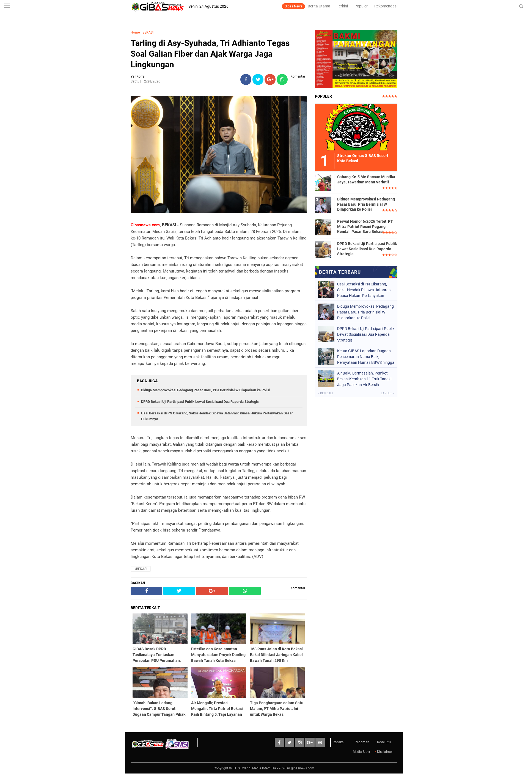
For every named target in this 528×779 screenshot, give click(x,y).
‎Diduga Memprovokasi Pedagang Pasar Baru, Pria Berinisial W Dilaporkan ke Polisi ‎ (206, 390)
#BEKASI (140, 569)
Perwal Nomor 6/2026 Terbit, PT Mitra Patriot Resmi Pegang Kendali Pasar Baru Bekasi (365, 226)
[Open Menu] (7, 6)
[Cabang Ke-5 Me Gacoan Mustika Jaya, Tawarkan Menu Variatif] (323, 182)
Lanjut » (387, 393)
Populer (361, 6)
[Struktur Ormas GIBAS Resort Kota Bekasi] (356, 127)
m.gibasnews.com (300, 768)
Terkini (342, 6)
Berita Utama (319, 6)
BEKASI (147, 32)
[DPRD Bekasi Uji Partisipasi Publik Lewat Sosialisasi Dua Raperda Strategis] (323, 249)
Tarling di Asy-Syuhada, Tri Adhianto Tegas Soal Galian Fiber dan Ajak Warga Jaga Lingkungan (210, 53)
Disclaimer (385, 752)
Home (135, 32)
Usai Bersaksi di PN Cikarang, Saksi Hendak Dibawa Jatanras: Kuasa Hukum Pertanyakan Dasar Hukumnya (364, 290)
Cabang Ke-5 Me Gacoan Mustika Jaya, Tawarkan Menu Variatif (366, 179)
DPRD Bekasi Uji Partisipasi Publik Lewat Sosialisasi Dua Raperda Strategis (200, 402)
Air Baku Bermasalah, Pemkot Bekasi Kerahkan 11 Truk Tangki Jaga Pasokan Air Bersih (364, 379)
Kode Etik (384, 742)
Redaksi (338, 742)
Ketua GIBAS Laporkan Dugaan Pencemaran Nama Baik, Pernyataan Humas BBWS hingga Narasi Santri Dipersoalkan (365, 357)
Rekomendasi (385, 6)
